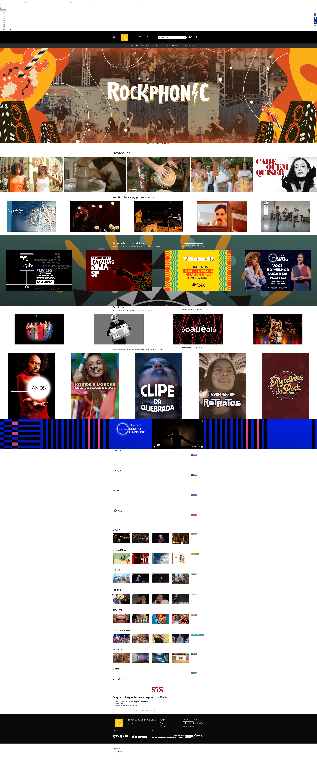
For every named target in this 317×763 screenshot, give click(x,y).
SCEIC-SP (162, 721)
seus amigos (142, 37)
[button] (315, 14)
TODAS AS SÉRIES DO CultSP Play (192, 348)
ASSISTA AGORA (119, 447)
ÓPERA (147, 45)
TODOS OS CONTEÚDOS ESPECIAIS (193, 245)
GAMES (192, 45)
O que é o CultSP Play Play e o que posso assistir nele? (131, 702)
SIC (160, 722)
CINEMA (163, 45)
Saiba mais (130, 723)
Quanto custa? (119, 704)
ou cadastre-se (201, 37)
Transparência (163, 725)
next (311, 95)
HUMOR (172, 45)
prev (5, 95)
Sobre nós (162, 719)
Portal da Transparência (166, 727)
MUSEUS (157, 45)
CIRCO (167, 45)
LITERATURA (195, 554)
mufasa (176, 745)
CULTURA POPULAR (185, 45)
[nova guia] (7, 8)
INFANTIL (177, 45)
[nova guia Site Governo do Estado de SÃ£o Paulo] (12, 1)
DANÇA (142, 45)
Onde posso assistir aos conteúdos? (126, 706)
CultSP (151, 37)
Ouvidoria (162, 724)
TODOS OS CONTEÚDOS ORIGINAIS (192, 309)
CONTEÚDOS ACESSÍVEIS (128, 45)
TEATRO (152, 45)
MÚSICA (138, 45)
